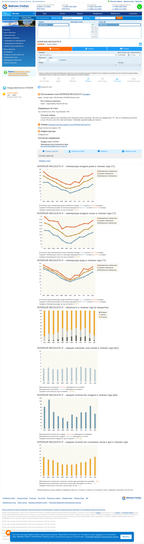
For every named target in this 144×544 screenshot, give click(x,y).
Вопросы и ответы (54, 498)
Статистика (117, 81)
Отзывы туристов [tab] (51, 151)
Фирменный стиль (9, 502)
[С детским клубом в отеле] (96, 29)
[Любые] (93, 24)
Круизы (80, 13)
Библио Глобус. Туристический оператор (15, 6)
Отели (62, 13)
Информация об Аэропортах (14, 43)
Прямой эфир (67, 498)
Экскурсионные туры (10, 57)
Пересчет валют (26, 17)
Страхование (8, 52)
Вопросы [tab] (104, 151)
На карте (86, 94)
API (87, 498)
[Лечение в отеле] (93, 32)
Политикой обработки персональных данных (102, 537)
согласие (98, 534)
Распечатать (140, 44)
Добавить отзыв (44, 161)
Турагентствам (128, 1)
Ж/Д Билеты (115, 13)
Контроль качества (25, 1)
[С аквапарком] (93, 27)
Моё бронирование (38, 1)
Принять (126, 537)
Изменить (63, 60)
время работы (41, 8)
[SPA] (93, 29)
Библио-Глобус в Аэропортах (14, 46)
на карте (117, 512)
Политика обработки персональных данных (65, 502)
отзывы (98, 512)
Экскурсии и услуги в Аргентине (14, 54)
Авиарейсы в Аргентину (11, 38)
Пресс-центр (22, 502)
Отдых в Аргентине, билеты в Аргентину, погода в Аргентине (21, 510)
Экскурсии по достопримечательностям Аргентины (88, 510)
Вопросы (88, 81)
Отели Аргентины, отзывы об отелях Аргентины (56, 510)
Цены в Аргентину (10, 32)
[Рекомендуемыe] (96, 27)
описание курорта (128, 512)
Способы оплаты (27, 19)
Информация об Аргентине (12, 60)
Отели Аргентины (9, 35)
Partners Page (79, 498)
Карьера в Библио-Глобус (37, 502)
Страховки (133, 13)
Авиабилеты (98, 13)
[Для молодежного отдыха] (96, 34)
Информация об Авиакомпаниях (15, 41)
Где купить (42, 498)
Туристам (138, 1)
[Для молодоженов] (96, 37)
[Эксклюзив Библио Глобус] (96, 32)
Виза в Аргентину (9, 49)
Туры (45, 13)
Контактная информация (10, 1)
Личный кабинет (116, 1)
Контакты (7, 30)
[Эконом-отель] (93, 37)
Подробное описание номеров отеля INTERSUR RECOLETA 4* (69, 125)
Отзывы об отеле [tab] (78, 151)
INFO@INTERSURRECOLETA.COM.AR (54, 146)
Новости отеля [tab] (130, 151)
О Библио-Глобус (9, 498)
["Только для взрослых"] (93, 34)
